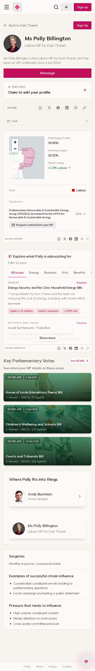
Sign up (82, 7)
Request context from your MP (34, 224)
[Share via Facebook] (58, 108)
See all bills (77, 360)
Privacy (53, 666)
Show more (47, 338)
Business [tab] (50, 272)
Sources (82, 282)
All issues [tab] (17, 272)
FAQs (27, 666)
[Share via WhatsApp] (40, 108)
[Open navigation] (7, 7)
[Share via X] (49, 108)
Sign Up (82, 25)
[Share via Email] (76, 108)
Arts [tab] (65, 272)
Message (47, 73)
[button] (26, 158)
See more (14, 303)
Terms (39, 666)
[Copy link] (85, 108)
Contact (66, 666)
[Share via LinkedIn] (67, 108)
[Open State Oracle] (86, 659)
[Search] (56, 7)
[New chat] (66, 7)
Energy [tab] (34, 272)
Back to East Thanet (23, 25)
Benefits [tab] (80, 272)
